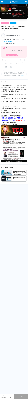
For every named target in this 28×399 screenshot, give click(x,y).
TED (21, 63)
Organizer (3, 397)
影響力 (6, 60)
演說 (11, 66)
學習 (12, 60)
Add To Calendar (8, 41)
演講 (16, 63)
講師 (6, 63)
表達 (22, 60)
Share (24, 5)
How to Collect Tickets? (12, 55)
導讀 (11, 63)
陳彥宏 (17, 60)
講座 (6, 66)
